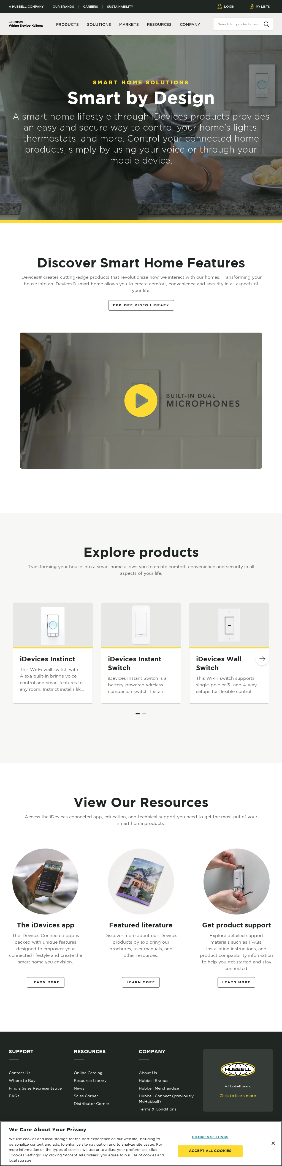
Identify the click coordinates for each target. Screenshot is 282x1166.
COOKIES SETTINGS (210, 1137)
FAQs (14, 1096)
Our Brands (63, 7)
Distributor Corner (91, 1103)
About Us (148, 1073)
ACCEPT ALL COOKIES (210, 1151)
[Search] (266, 24)
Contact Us (19, 1073)
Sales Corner (86, 1096)
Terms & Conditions (158, 1109)
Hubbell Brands (153, 1080)
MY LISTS (263, 7)
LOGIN (229, 7)
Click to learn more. (238, 1095)
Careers (90, 7)
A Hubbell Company (26, 7)
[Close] (273, 1143)
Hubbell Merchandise (159, 1088)
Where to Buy (22, 1080)
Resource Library (90, 1080)
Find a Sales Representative (35, 1088)
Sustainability (120, 7)
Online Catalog (88, 1073)
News (79, 1088)
